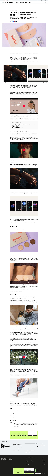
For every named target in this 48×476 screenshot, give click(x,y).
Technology (12, 10)
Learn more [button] (36, 468)
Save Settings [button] (43, 473)
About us (27, 458)
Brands (32, 460)
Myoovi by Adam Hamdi (15, 125)
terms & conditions (35, 437)
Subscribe (27, 460)
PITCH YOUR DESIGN (4, 0)
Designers (32, 461)
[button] (35, 469)
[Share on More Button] (17, 21)
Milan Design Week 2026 (34, 458)
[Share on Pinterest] (14, 21)
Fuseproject (25, 338)
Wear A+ (11, 332)
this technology (33, 405)
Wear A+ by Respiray (15, 126)
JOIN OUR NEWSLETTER (10, 0)
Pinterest (44, 464)
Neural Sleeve (31, 338)
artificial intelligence (18, 115)
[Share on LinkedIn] (15, 21)
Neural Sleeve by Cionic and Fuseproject (17, 127)
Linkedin (17, 426)
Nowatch (33, 134)
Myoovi (11, 415)
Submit (27, 461)
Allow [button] (38, 473)
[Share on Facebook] (13, 21)
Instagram (15, 426)
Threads (44, 461)
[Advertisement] (24, 6)
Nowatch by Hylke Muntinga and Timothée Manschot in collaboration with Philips (23, 124)
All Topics (27, 464)
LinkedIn (44, 460)
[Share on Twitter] (16, 21)
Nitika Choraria (13, 15)
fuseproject (11, 417)
